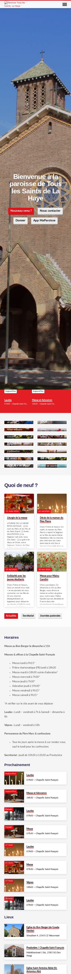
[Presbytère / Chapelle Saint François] (14, 950)
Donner (20, 220)
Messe (29, 829)
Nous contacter (50, 210)
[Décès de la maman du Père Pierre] (52, 503)
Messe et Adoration (42, 400)
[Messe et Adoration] (14, 796)
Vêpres (29, 882)
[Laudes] (14, 778)
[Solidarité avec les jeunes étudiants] (19, 562)
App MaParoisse (44, 220)
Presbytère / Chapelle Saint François (45, 948)
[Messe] (14, 831)
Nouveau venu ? (21, 210)
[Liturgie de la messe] (19, 503)
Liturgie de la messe (17, 518)
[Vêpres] (14, 885)
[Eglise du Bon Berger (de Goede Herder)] (14, 930)
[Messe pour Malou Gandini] (52, 562)
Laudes (8, 400)
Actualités (11, 616)
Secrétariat (28, 616)
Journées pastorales (50, 616)
